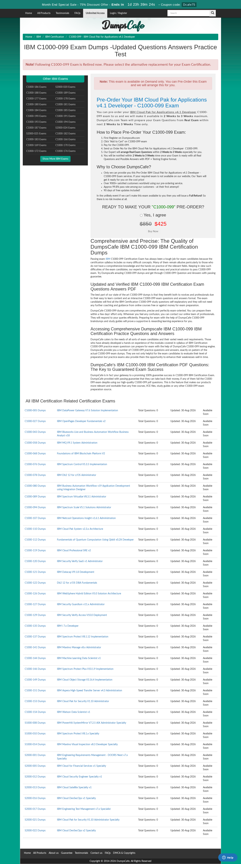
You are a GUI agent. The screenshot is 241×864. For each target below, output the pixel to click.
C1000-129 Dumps (35, 615)
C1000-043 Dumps (35, 432)
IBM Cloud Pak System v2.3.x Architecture (80, 529)
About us (54, 853)
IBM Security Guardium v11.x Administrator (81, 604)
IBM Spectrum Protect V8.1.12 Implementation (82, 637)
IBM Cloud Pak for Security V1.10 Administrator (83, 701)
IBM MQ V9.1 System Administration (77, 443)
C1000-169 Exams (36, 145)
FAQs (77, 13)
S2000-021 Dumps (35, 820)
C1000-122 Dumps (35, 583)
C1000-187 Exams (36, 128)
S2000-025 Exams (36, 133)
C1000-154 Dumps (35, 712)
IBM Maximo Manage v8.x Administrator (79, 647)
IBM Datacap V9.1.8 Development (75, 572)
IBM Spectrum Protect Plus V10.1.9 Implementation (85, 669)
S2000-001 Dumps (35, 755)
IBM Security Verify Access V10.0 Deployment (82, 615)
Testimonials (62, 13)
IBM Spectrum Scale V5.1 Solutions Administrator (84, 507)
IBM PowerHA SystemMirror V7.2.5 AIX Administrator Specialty (91, 723)
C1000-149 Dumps (35, 680)
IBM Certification (54, 37)
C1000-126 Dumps (35, 593)
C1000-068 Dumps (35, 453)
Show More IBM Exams (55, 159)
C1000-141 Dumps (35, 647)
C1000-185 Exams (65, 110)
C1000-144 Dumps (35, 658)
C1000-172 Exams (36, 151)
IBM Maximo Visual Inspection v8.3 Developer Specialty (87, 744)
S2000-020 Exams (65, 87)
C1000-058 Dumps (35, 443)
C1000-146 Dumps (35, 669)
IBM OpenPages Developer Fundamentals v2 (81, 421)
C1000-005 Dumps (35, 410)
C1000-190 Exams (36, 116)
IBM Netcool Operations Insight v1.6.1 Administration (86, 518)
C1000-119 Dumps (35, 550)
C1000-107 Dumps (35, 518)
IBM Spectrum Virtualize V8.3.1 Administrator (81, 496)
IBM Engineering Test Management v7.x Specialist (84, 809)
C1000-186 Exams (36, 87)
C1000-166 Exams (65, 139)
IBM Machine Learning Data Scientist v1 (79, 658)
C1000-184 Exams (36, 110)
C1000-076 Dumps (35, 464)
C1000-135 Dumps (35, 626)
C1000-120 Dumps (35, 561)
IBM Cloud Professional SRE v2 (74, 550)
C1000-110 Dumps (35, 529)
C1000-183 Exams (36, 139)
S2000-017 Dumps (35, 809)
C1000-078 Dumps (35, 475)
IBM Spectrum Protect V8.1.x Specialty (78, 733)
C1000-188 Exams (36, 93)
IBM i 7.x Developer (68, 626)
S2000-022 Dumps (35, 830)
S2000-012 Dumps (35, 777)
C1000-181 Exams (65, 104)
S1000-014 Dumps (35, 744)
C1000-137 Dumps (35, 637)
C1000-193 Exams (36, 122)
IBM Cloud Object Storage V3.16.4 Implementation (84, 680)
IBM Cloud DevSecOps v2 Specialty (76, 830)
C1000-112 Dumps (35, 540)
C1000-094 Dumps (35, 507)
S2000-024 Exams (65, 128)
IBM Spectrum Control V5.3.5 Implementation (82, 464)
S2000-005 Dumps (35, 766)
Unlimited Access (95, 13)
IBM (38, 37)
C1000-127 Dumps (35, 604)
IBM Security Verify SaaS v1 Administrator (80, 561)
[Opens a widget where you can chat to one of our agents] (227, 857)
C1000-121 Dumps (35, 572)
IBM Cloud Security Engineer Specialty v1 (79, 777)
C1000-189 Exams (65, 93)
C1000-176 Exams (65, 151)
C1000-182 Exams (65, 133)
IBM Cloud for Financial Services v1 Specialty (81, 766)
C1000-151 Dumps (35, 690)
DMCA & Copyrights (124, 853)
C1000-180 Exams (36, 104)
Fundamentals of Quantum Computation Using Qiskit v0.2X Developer (95, 540)
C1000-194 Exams (65, 122)
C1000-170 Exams (65, 145)
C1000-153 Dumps (35, 701)
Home (28, 13)
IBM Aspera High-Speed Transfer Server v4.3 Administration (89, 690)
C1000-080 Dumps (35, 486)
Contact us (96, 853)
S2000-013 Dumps (35, 787)
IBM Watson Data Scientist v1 (73, 712)
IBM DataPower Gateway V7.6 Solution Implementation (87, 410)
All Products (43, 13)
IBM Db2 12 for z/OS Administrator (76, 475)
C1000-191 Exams (65, 116)
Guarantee (66, 853)
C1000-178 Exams (65, 98)
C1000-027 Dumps (35, 421)
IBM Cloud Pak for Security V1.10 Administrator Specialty (88, 820)
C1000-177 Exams (36, 98)
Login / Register (118, 13)
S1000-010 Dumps (35, 733)
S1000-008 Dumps (35, 723)
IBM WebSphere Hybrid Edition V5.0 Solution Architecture (89, 593)
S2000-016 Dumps (35, 798)
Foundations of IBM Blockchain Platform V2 (81, 453)
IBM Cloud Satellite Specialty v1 (74, 787)
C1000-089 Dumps (35, 496)
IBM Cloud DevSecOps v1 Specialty (76, 798)
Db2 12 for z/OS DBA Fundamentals (77, 583)
